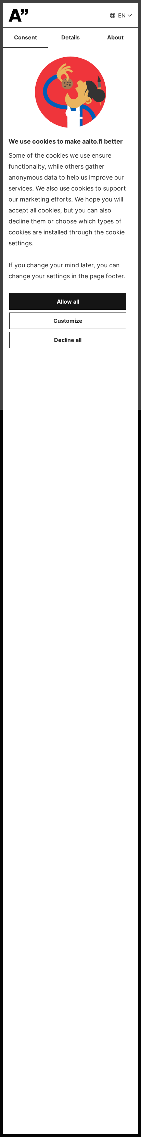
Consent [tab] (25, 37)
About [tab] (115, 37)
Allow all (68, 301)
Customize (67, 320)
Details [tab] (70, 37)
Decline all (67, 340)
